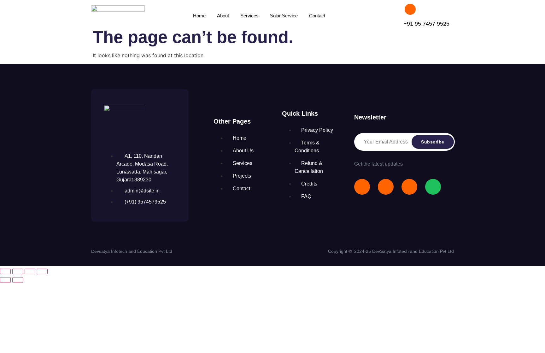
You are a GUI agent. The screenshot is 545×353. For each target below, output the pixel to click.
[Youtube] (386, 187)
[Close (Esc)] (42, 271)
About (223, 15)
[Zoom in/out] (5, 271)
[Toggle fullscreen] (17, 271)
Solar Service (284, 15)
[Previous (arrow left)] (5, 280)
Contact (317, 15)
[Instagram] (409, 187)
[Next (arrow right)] (17, 280)
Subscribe (432, 141)
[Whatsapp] (433, 187)
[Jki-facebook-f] (362, 187)
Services (249, 15)
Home (199, 15)
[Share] (30, 271)
